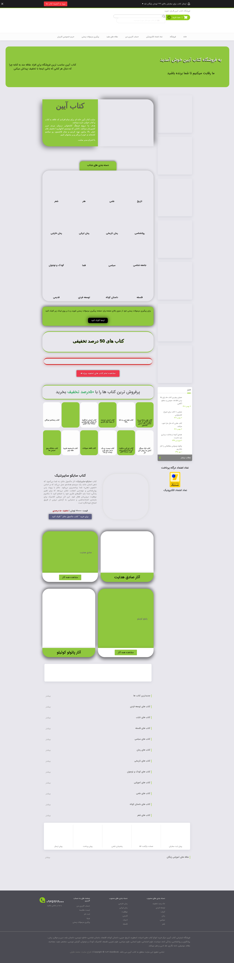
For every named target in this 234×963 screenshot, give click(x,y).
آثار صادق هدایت (127, 577)
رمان (163, 915)
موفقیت (125, 911)
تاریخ (139, 201)
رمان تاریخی (112, 233)
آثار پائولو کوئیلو (69, 653)
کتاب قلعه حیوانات (89, 448)
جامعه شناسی (139, 265)
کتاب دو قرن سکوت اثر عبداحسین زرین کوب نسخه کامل (126, 450)
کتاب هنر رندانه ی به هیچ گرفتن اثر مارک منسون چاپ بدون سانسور (144, 423)
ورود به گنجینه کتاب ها (55, 3)
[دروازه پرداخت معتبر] (175, 479)
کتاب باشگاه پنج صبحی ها (52, 449)
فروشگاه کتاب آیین (182, 11)
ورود (88, 918)
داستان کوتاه (112, 297)
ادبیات (125, 919)
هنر (84, 201)
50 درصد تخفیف (158, 903)
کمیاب (163, 911)
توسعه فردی (84, 297)
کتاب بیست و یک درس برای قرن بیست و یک (107, 450)
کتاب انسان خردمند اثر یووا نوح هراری (107, 421)
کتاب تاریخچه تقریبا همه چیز (70, 449)
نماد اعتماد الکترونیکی (154, 36)
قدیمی (56, 297)
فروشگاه (173, 36)
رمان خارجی (56, 233)
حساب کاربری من (132, 36)
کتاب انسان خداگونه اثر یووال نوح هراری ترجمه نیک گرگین (89, 422)
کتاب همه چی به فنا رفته (126, 421)
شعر (56, 201)
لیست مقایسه (84, 910)
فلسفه (140, 297)
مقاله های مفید (112, 36)
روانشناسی (140, 233)
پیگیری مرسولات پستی (90, 36)
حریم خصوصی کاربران (65, 36)
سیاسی (111, 265)
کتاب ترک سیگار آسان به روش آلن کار (144, 450)
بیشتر (48, 696)
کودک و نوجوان (56, 265)
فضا (84, 265)
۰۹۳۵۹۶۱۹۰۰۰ (55, 901)
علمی (111, 201)
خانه (185, 36)
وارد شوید (168, 11)
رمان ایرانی (84, 233)
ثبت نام (87, 914)
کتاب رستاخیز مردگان (52, 420)
